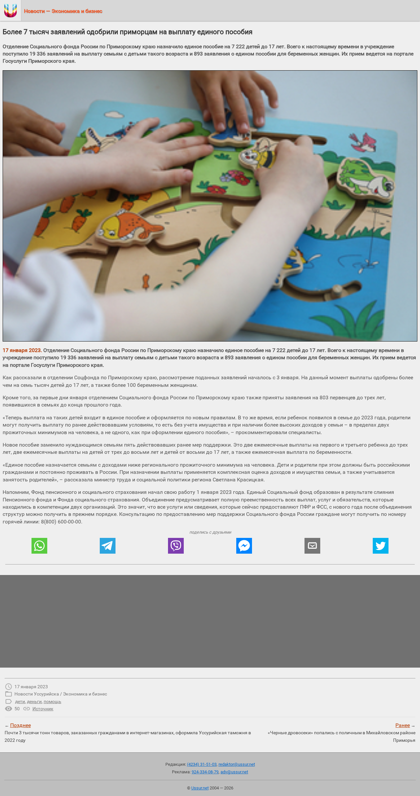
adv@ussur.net (234, 771)
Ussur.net (200, 787)
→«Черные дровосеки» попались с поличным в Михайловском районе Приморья (341, 732)
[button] (39, 546)
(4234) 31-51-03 (202, 764)
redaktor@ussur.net (237, 764)
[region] (210, 621)
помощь (52, 701)
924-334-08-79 (205, 771)
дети (20, 701)
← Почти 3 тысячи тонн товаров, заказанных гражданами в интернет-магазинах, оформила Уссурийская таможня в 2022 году (128, 732)
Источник (42, 708)
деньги (34, 701)
